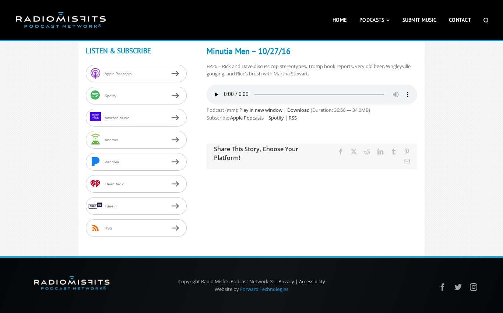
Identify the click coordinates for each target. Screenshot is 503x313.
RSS (293, 117)
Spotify (276, 117)
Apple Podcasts (247, 117)
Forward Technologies (264, 289)
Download (298, 110)
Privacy (286, 281)
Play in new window (260, 110)
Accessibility (312, 281)
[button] (485, 20)
